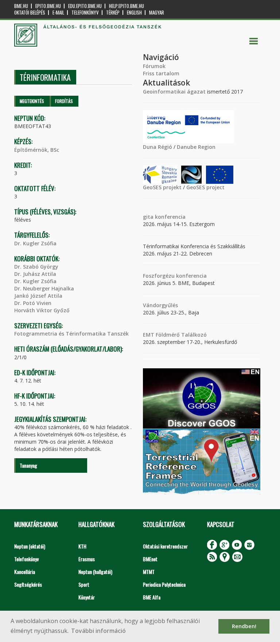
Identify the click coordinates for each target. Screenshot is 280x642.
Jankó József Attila (38, 295)
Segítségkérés (28, 584)
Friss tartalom (161, 73)
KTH (82, 546)
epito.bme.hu (48, 6)
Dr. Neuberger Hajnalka (44, 288)
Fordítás (64, 101)
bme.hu (21, 6)
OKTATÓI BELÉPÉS (29, 12)
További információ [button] (98, 631)
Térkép (113, 12)
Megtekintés (32, 101)
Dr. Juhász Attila (35, 273)
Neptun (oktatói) (29, 546)
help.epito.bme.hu (126, 6)
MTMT (149, 571)
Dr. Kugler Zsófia (35, 243)
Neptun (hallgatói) (95, 571)
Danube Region (196, 146)
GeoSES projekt (162, 187)
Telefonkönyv (85, 12)
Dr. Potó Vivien (32, 303)
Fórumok (154, 66)
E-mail (58, 12)
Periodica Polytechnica (164, 584)
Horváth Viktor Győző (42, 310)
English (134, 12)
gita (148, 216)
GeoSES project (205, 187)
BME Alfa (151, 597)
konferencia (169, 216)
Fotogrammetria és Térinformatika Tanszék (71, 333)
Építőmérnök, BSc (36, 149)
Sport (83, 584)
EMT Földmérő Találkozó (175, 334)
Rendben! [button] (244, 626)
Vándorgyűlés (160, 305)
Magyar (156, 12)
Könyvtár (86, 597)
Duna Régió (157, 146)
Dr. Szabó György (36, 266)
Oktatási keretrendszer (165, 546)
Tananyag (28, 465)
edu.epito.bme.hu (85, 6)
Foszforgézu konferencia (175, 275)
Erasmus (86, 559)
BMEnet (150, 559)
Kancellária (24, 571)
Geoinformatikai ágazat (174, 91)
